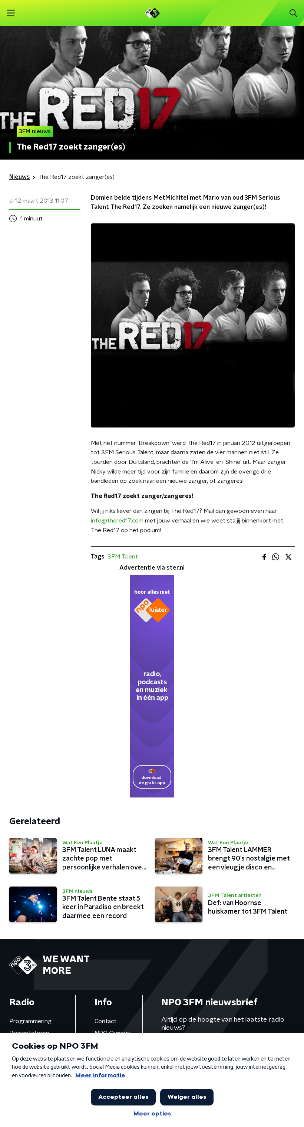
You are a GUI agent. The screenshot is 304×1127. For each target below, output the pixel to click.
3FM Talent (123, 557)
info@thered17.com (117, 521)
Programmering (30, 1021)
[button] (11, 13)
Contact (105, 1021)
